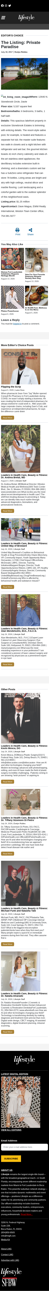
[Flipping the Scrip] (20, 367)
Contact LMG (7, 1254)
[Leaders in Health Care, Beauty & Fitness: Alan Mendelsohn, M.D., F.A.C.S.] (20, 610)
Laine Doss (19, 390)
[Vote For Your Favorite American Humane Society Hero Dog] (36, 260)
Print (17, 234)
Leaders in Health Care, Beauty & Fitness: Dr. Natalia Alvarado (24, 994)
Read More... (27, 1214)
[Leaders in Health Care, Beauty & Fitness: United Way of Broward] (20, 530)
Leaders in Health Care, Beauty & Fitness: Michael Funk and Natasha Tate (24, 909)
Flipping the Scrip (11, 386)
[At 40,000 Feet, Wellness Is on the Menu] (36, 296)
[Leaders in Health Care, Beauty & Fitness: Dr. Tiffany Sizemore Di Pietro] (20, 803)
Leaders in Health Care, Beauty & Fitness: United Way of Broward (24, 544)
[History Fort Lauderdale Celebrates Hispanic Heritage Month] (12, 259)
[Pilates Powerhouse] (12, 297)
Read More (7, 418)
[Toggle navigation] (3, 18)
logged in (17, 323)
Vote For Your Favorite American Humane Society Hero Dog (35, 276)
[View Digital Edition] (20, 1102)
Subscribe (11, 1158)
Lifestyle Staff (20, 481)
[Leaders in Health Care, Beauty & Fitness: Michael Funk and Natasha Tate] (20, 884)
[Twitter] (9, 5)
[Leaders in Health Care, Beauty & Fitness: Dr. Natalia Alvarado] (20, 971)
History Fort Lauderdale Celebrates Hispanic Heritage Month (11, 274)
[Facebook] (2, 5)
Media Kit (5, 1239)
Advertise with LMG (10, 1260)
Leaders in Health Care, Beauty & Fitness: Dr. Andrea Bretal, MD (24, 476)
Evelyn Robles (21, 52)
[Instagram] (6, 5)
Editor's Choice (12, 35)
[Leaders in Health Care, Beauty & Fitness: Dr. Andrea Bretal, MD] (20, 449)
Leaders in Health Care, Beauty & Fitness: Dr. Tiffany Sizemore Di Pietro (24, 818)
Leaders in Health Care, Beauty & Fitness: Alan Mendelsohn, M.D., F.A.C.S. (24, 629)
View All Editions (11, 1130)
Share (30, 234)
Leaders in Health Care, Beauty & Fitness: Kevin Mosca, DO (24, 747)
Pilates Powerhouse (10, 311)
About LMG (6, 1249)
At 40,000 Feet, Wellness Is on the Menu (36, 309)
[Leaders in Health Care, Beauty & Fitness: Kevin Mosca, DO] (20, 719)
